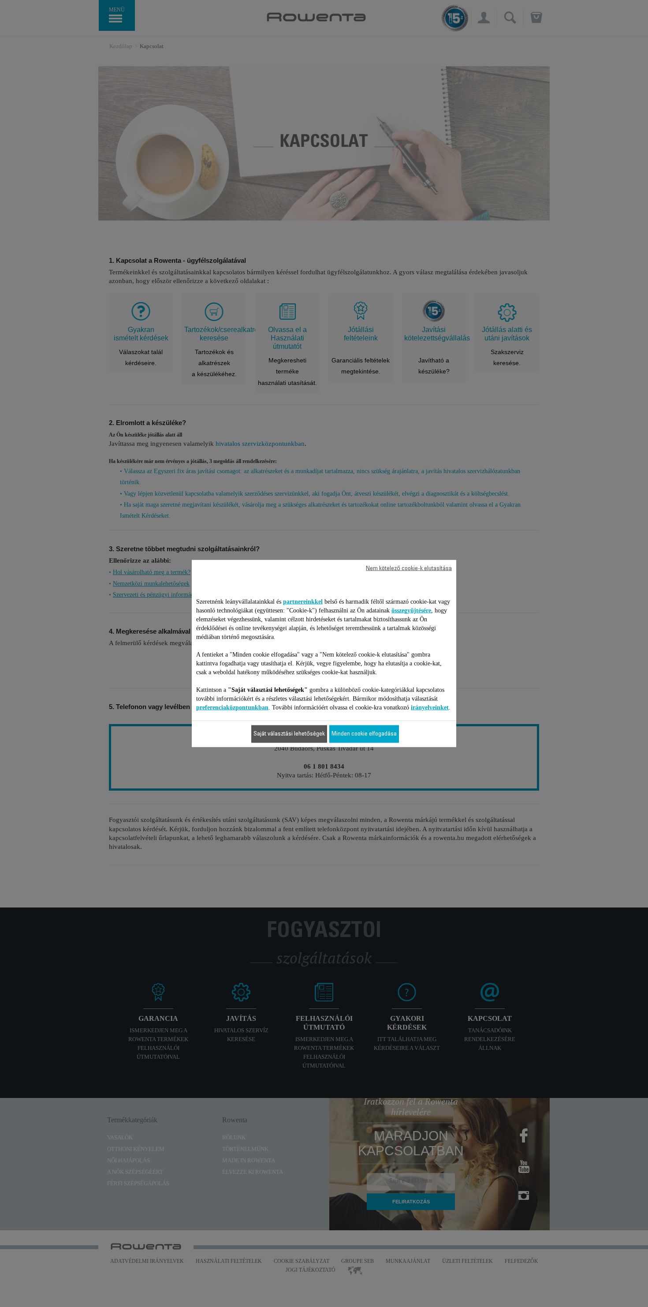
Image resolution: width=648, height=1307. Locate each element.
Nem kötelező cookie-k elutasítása (409, 569)
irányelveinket (430, 707)
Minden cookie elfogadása (364, 734)
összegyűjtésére (411, 610)
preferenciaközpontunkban (232, 707)
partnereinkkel (303, 601)
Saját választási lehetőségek (289, 734)
